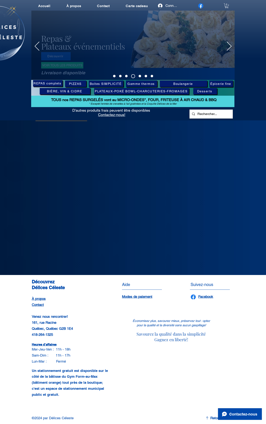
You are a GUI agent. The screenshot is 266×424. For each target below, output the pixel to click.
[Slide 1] (114, 76)
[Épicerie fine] (146, 76)
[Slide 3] (126, 76)
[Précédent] (37, 46)
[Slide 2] (120, 76)
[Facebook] (200, 5)
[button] (227, 5)
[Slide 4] (133, 76)
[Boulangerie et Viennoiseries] (152, 76)
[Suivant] (229, 46)
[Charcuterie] (140, 76)
